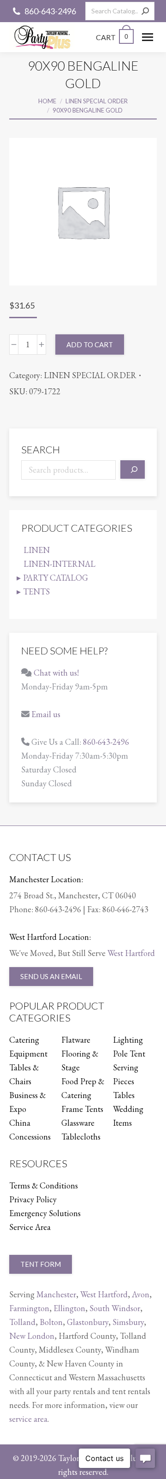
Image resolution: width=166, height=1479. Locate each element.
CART (112, 37)
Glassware (78, 1122)
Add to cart (89, 344)
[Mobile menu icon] (147, 37)
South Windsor (114, 1308)
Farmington (29, 1308)
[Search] (145, 11)
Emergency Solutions (45, 1213)
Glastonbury (87, 1322)
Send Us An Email (51, 976)
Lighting (128, 1039)
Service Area (30, 1227)
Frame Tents (82, 1109)
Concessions (30, 1136)
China (19, 1122)
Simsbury (128, 1322)
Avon (140, 1294)
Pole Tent (129, 1053)
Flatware (75, 1039)
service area (28, 1419)
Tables (124, 1095)
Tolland (22, 1322)
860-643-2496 (50, 11)
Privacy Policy (33, 1199)
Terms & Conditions (43, 1185)
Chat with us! (56, 672)
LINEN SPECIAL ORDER (90, 375)
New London (31, 1336)
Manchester (56, 1294)
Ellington (69, 1308)
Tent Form (40, 1264)
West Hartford (131, 953)
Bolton (51, 1322)
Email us (45, 714)
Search (40, 449)
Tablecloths (81, 1136)
